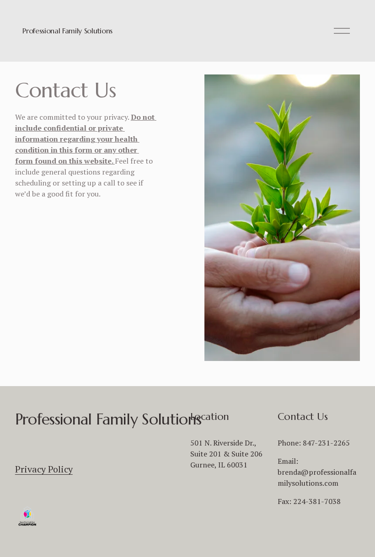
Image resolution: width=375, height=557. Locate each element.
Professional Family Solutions (67, 30)
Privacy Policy (44, 469)
